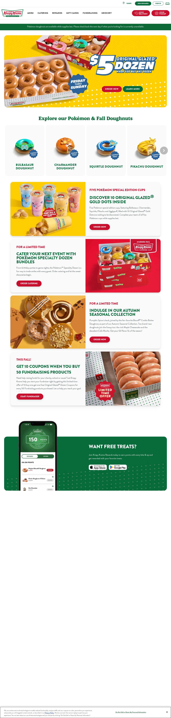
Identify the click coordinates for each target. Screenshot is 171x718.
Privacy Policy (49, 713)
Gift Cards (72, 13)
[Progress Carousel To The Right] (164, 150)
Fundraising (90, 13)
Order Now (111, 89)
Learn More (133, 89)
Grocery (107, 13)
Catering (43, 13)
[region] (85, 712)
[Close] (167, 712)
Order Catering (29, 283)
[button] (127, 4)
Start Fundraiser (29, 396)
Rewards (57, 13)
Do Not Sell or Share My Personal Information (131, 712)
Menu (30, 13)
